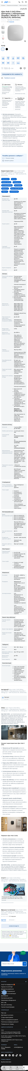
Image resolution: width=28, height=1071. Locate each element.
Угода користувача (7, 1017)
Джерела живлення (7, 989)
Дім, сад (3, 1002)
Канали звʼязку (6, 182)
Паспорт (6, 697)
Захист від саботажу (16, 188)
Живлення (5, 188)
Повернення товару (7, 1024)
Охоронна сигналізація (12, 5)
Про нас (3, 1013)
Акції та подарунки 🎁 (8, 984)
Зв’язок (14, 179)
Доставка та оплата (7, 1015)
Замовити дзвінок (9, 160)
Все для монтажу (6, 1004)
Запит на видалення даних (9, 1019)
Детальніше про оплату (20, 93)
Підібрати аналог (9, 78)
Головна (3, 5)
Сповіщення (16, 182)
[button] (3, 24)
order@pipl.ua (18, 1047)
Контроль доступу (6, 998)
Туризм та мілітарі (7, 987)
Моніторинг (18, 185)
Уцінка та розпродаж (7, 1007)
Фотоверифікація (7, 185)
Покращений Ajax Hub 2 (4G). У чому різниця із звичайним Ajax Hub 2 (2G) (12, 897)
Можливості (5, 179)
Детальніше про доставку (5, 93)
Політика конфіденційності (9, 1022)
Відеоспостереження (8, 991)
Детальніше (4, 107)
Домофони (4, 995)
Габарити (4, 191)
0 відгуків (11, 21)
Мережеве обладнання (8, 1000)
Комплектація (14, 191)
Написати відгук (14, 926)
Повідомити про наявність (12, 74)
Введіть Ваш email (8, 963)
